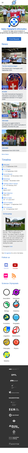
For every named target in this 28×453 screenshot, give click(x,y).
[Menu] (2, 2)
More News (5, 154)
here (11, 246)
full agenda (7, 253)
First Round (14, 39)
